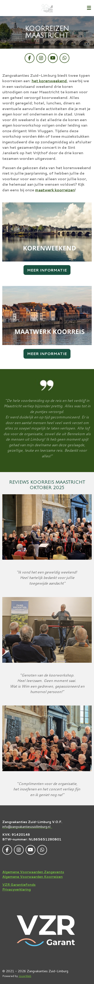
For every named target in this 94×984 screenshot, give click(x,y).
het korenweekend (49, 80)
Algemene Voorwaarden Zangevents (33, 872)
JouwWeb (24, 976)
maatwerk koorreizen (55, 189)
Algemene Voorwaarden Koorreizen (32, 876)
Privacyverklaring (16, 889)
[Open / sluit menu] (89, 8)
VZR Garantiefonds (19, 884)
